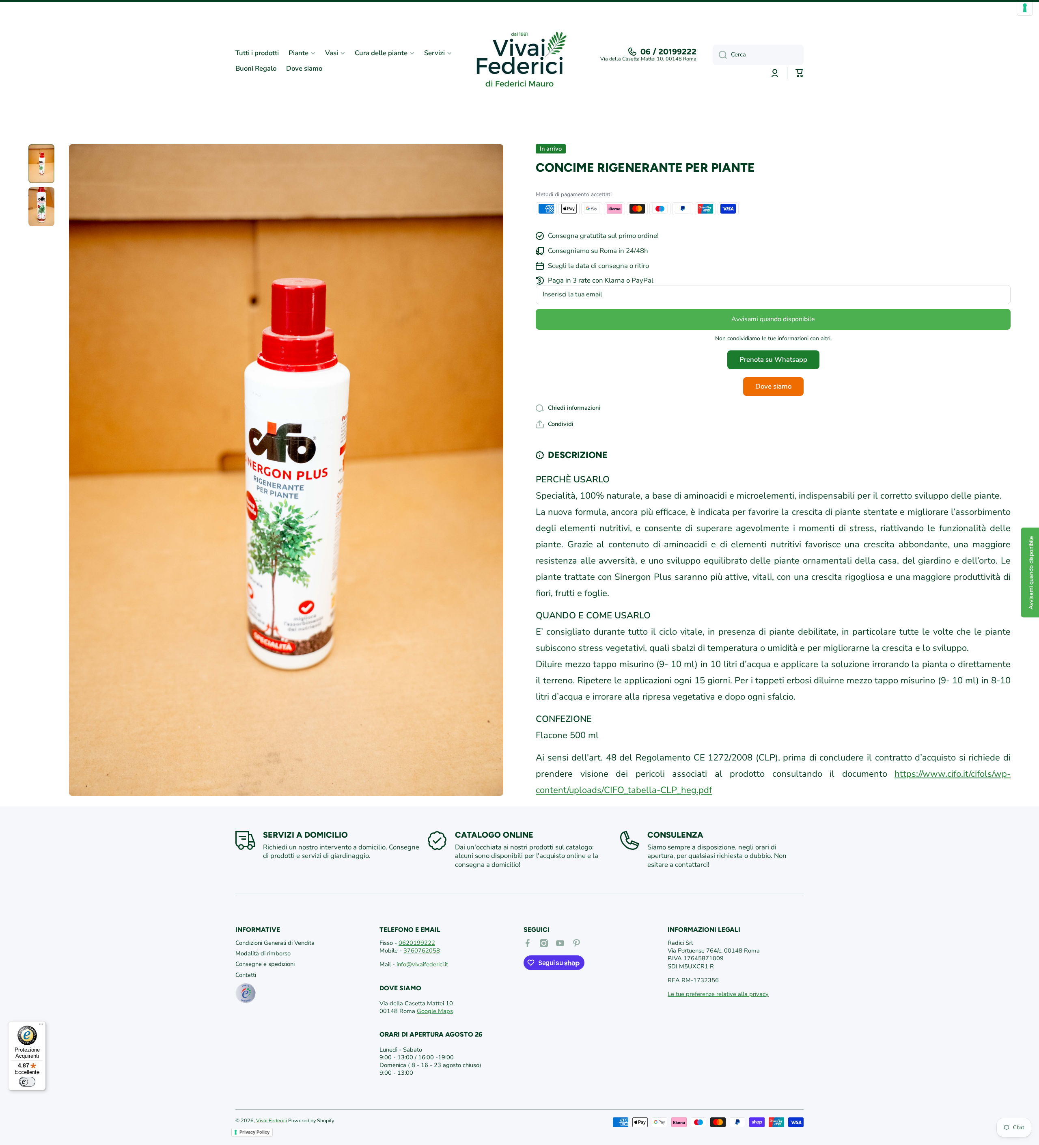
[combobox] (758, 55)
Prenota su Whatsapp (773, 359)
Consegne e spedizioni (265, 964)
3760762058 (421, 950)
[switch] (27, 1082)
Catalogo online (494, 835)
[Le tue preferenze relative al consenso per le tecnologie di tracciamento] (1025, 7)
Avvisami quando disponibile (773, 319)
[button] (554, 424)
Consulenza (675, 835)
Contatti (245, 975)
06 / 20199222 (668, 52)
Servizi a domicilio (305, 835)
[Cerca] (720, 55)
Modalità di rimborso (263, 953)
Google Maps (435, 1011)
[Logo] (519, 61)
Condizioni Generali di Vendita (275, 943)
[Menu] (41, 1026)
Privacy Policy (254, 1132)
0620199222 (417, 943)
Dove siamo (773, 386)
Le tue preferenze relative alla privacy (718, 994)
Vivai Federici (271, 1120)
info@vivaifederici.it (422, 964)
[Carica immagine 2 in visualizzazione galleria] (41, 206)
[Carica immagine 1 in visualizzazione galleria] (41, 163)
